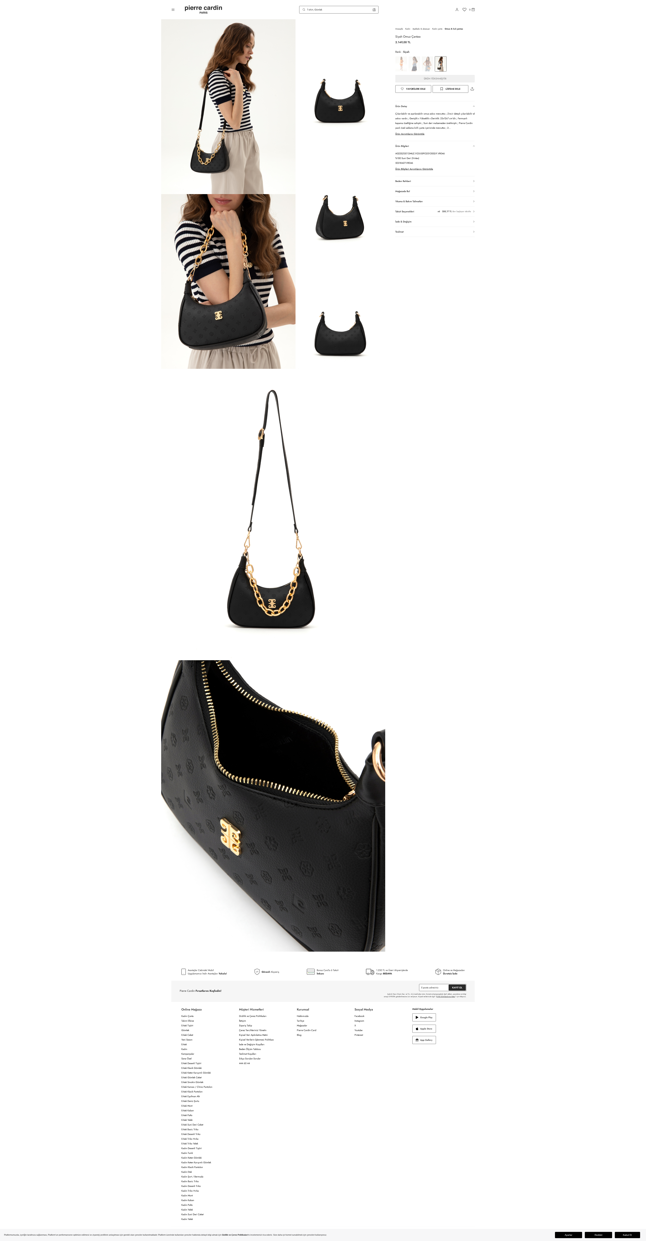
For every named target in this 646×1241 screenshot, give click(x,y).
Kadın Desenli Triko (191, 1186)
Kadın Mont (187, 1195)
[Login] (457, 9)
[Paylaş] (472, 89)
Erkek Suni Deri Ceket (192, 1124)
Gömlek (185, 1030)
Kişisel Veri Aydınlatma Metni (253, 1035)
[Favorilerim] (464, 9)
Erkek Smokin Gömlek (192, 1082)
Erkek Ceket (187, 1035)
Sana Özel (186, 1058)
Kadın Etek (186, 1172)
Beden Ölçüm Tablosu (250, 1049)
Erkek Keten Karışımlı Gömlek (196, 1072)
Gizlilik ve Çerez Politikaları (253, 1016)
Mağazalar (302, 1025)
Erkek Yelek (187, 1120)
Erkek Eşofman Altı (190, 1096)
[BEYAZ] (401, 64)
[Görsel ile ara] (374, 9)
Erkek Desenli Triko (190, 1134)
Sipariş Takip (245, 1025)
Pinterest (359, 1035)
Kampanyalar (187, 1053)
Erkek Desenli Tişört (191, 1063)
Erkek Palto (186, 1115)
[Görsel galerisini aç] (228, 106)
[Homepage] (203, 9)
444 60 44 (244, 1063)
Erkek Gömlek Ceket (191, 1077)
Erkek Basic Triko (189, 1129)
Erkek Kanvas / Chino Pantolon (196, 1087)
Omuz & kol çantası (454, 28)
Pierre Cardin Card (306, 1030)
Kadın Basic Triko (190, 1181)
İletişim (242, 1020)
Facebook (359, 1016)
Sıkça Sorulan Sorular (250, 1058)
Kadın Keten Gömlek (191, 1157)
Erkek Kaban (187, 1110)
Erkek (184, 1044)
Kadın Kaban (187, 1200)
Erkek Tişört (187, 1025)
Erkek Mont (186, 1105)
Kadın (407, 28)
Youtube (358, 1030)
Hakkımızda (303, 1016)
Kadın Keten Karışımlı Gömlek (196, 1162)
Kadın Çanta (187, 1016)
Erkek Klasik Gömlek (191, 1068)
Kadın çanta (437, 28)
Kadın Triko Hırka (190, 1190)
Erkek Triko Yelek (189, 1143)
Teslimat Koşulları (247, 1053)
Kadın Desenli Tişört (191, 1148)
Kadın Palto (187, 1205)
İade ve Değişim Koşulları (252, 1044)
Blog (299, 1035)
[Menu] (173, 9)
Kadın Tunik (187, 1153)
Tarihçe (300, 1020)
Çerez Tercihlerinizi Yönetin (252, 1030)
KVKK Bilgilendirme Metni (445, 996)
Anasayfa (399, 28)
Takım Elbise (187, 1020)
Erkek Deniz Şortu (190, 1101)
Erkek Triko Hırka (189, 1138)
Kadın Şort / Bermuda (192, 1176)
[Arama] (304, 9)
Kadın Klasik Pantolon (192, 1167)
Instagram (359, 1020)
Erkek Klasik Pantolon (191, 1091)
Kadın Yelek (187, 1209)
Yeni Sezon (186, 1039)
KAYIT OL (457, 987)
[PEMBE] (427, 64)
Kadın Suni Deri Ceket (192, 1214)
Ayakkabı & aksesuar (421, 28)
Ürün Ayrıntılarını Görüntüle (409, 134)
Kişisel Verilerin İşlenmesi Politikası (256, 1039)
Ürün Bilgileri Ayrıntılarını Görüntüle (414, 169)
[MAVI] (414, 64)
